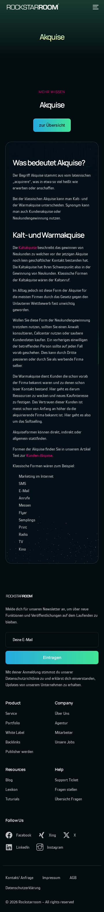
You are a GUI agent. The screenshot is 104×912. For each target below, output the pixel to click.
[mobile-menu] (95, 7)
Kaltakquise (27, 247)
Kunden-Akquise (39, 455)
